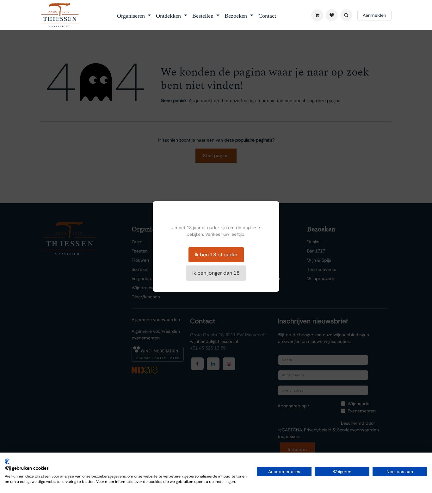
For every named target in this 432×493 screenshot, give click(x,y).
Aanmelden (374, 15)
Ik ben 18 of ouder (216, 254)
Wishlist (256, 242)
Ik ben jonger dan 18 (216, 273)
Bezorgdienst (262, 260)
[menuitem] (134, 15)
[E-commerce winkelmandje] (317, 15)
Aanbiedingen (262, 269)
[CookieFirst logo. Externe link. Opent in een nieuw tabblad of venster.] (7, 461)
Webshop (258, 251)
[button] (346, 15)
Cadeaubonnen (264, 278)
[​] (332, 15)
